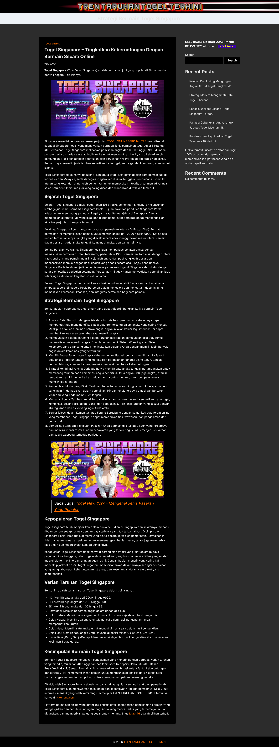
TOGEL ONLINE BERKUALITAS (126, 141)
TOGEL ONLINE (52, 44)
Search (189, 54)
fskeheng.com (65, 697)
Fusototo (209, 150)
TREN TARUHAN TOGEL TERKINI (145, 742)
